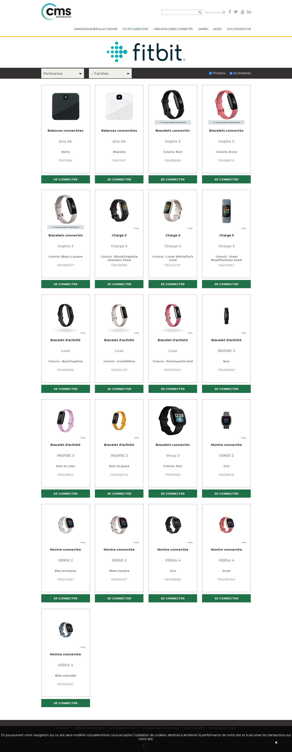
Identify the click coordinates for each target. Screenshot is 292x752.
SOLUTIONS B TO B (239, 29)
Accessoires (242, 73)
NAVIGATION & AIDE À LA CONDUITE (95, 29)
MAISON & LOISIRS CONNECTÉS (173, 29)
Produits (219, 73)
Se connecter (213, 12)
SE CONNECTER (66, 179)
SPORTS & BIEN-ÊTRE (135, 29)
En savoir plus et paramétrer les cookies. (137, 743)
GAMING (203, 29)
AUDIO (217, 29)
